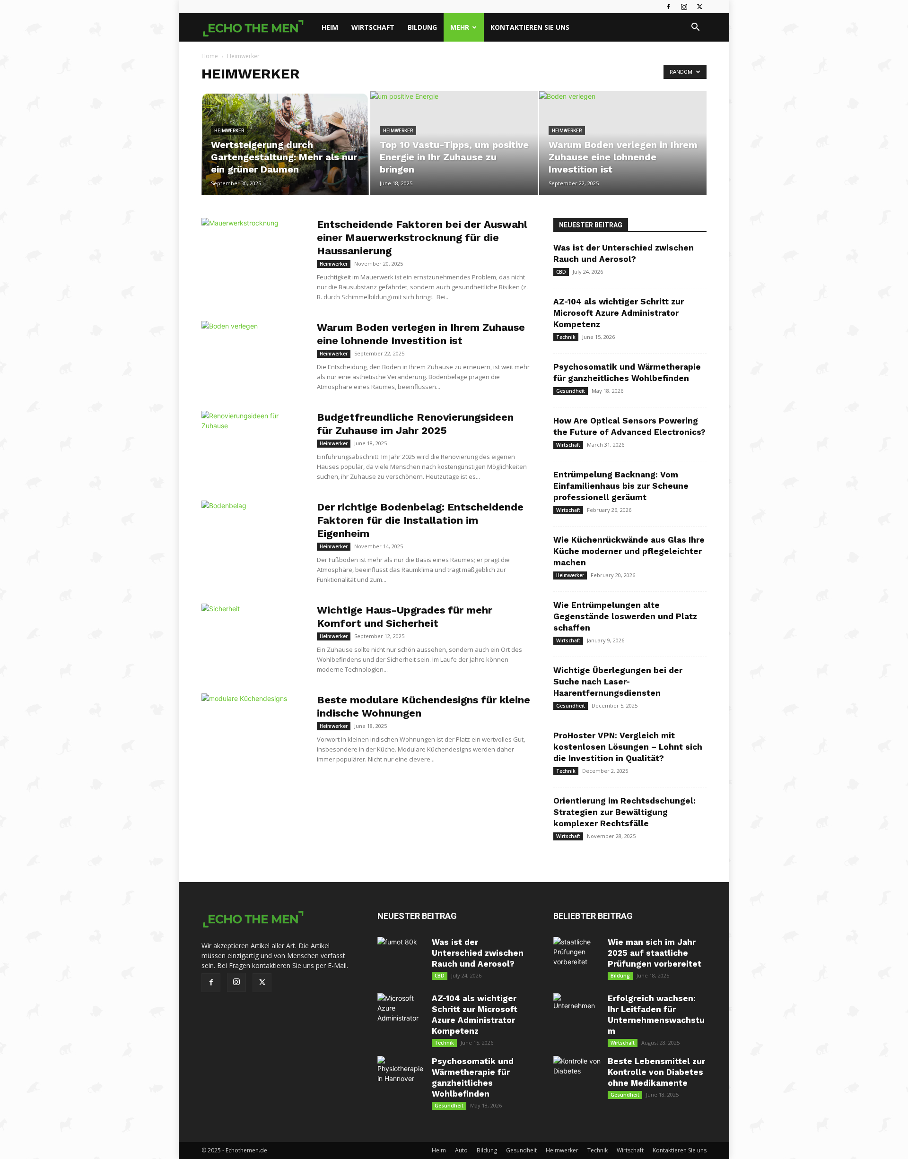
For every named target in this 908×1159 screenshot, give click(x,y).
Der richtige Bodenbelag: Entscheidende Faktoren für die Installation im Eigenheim (420, 520)
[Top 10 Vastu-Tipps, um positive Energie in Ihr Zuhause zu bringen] (454, 143)
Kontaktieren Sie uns (529, 27)
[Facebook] (668, 6)
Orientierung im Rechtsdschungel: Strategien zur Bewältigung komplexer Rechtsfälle (624, 812)
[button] (695, 28)
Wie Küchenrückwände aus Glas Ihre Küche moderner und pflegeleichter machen (629, 551)
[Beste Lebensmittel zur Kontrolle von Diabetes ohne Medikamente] (577, 1079)
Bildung (422, 27)
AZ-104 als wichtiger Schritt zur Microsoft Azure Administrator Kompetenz (618, 313)
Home (209, 56)
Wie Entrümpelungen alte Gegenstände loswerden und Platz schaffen (625, 616)
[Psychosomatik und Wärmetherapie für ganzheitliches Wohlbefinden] (401, 1079)
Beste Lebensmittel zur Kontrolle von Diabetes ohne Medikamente (656, 1072)
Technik (566, 337)
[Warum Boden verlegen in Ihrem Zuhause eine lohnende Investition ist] (623, 143)
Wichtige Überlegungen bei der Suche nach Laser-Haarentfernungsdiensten (617, 682)
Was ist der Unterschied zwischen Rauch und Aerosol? (478, 953)
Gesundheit (570, 391)
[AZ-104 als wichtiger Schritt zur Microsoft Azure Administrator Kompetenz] (401, 1016)
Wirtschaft (372, 27)
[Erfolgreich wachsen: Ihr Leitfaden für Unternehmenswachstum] (577, 1016)
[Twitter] (699, 6)
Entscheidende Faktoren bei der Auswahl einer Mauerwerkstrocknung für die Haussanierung (422, 237)
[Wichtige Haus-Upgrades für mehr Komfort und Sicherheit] (253, 639)
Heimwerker (229, 130)
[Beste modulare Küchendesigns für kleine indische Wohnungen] (253, 728)
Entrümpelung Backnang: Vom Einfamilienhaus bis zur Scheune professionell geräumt (621, 486)
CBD (561, 271)
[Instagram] (684, 6)
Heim (330, 27)
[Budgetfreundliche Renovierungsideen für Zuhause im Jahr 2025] (253, 446)
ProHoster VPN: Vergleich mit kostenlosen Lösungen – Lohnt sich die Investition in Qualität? (627, 747)
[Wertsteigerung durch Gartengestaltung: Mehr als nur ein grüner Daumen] (285, 143)
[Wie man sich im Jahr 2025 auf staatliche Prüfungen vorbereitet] (577, 960)
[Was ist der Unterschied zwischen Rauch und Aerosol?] (401, 960)
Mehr (459, 27)
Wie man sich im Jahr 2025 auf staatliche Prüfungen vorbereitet (654, 953)
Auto (461, 1150)
